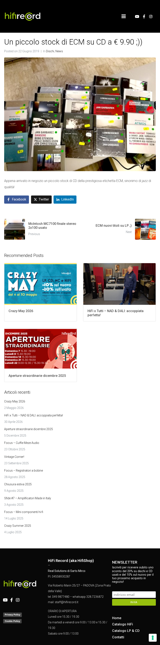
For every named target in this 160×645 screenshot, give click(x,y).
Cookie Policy (12, 621)
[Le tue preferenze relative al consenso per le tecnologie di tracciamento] (153, 638)
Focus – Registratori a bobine (23, 470)
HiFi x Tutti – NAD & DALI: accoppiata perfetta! (33, 415)
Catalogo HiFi (122, 624)
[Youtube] (137, 16)
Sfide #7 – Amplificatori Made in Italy (27, 498)
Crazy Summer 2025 (17, 525)
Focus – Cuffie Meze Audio (21, 443)
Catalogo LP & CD (126, 631)
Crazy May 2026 (14, 401)
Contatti (118, 637)
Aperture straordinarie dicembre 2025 (28, 429)
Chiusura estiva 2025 (18, 484)
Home (116, 618)
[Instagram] (151, 16)
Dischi (50, 51)
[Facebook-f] (144, 16)
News (59, 51)
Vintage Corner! (14, 456)
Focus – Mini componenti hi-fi (23, 512)
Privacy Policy (12, 614)
